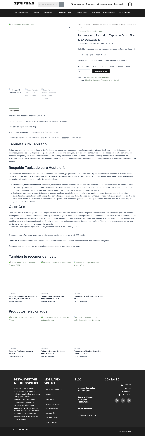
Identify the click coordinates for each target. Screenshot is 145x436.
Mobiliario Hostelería (92, 80)
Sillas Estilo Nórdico (87, 415)
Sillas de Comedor (21, 13)
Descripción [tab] (14, 110)
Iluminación (95, 13)
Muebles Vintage (81, 13)
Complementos (124, 13)
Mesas (36, 13)
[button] (69, 27)
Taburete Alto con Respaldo (110, 80)
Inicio (79, 25)
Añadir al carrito (101, 71)
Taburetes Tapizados (99, 25)
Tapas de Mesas (85, 408)
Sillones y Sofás (109, 13)
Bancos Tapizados (64, 13)
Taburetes (48, 13)
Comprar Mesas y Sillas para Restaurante (85, 399)
